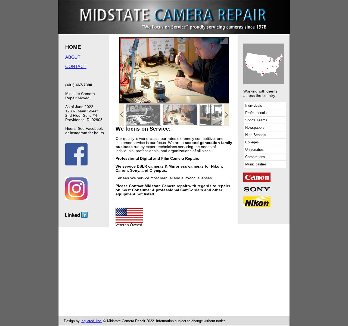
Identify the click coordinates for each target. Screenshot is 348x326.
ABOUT (72, 57)
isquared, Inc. (91, 321)
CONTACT (75, 66)
